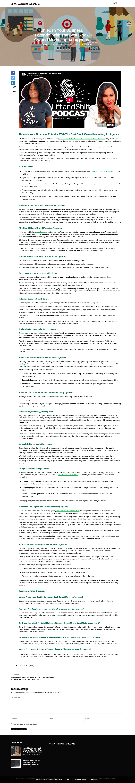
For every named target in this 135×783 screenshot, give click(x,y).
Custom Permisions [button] (80, 779)
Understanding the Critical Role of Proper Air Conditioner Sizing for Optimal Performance (32, 762)
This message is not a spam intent (26, 724)
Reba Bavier (48, 44)
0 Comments (88, 44)
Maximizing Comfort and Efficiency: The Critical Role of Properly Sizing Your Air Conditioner (32, 750)
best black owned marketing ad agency (25, 666)
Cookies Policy (58, 779)
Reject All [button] (94, 779)
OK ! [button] (67, 779)
